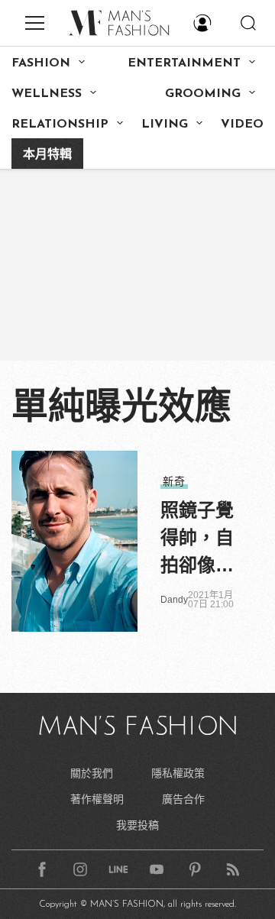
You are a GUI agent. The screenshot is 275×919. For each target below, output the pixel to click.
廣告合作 (183, 799)
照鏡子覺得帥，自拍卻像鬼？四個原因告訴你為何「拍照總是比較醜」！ (197, 539)
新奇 (174, 481)
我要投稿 (137, 825)
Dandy (174, 599)
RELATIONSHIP (59, 124)
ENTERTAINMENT (184, 63)
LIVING (164, 124)
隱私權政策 (178, 773)
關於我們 (91, 773)
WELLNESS (46, 94)
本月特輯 (47, 155)
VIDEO (242, 124)
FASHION (40, 63)
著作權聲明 (97, 799)
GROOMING (203, 94)
